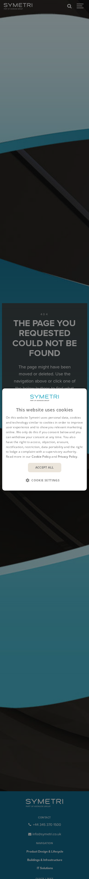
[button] (44, 480)
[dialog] (44, 439)
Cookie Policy (41, 456)
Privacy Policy (67, 456)
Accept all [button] (44, 467)
